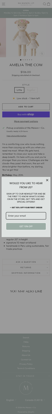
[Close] (47, 180)
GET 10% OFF (26, 226)
